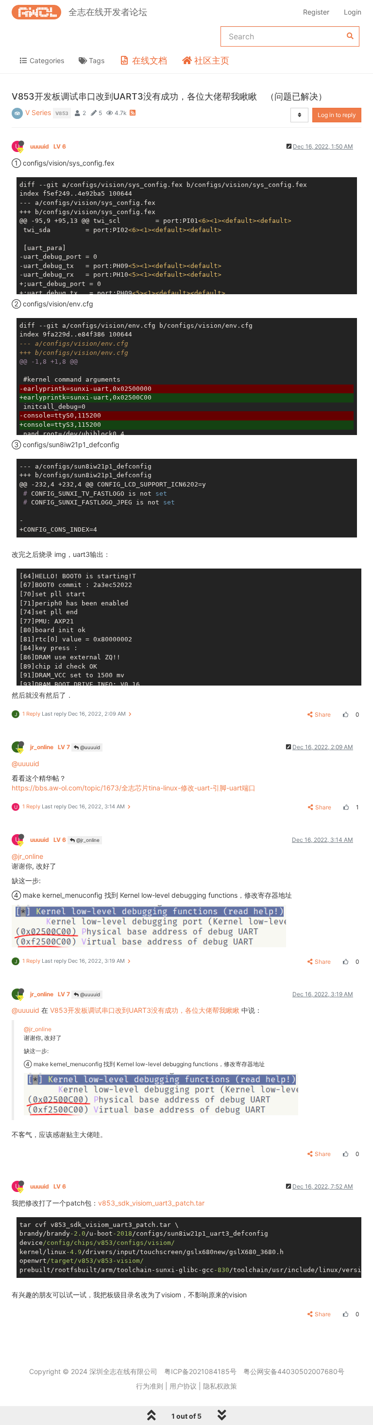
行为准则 (149, 1386)
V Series (38, 112)
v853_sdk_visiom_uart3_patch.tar (151, 1203)
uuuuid (48, 146)
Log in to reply (337, 114)
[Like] (344, 714)
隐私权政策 (220, 1386)
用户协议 (183, 1386)
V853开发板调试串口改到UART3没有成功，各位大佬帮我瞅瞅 (144, 1010)
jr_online (50, 747)
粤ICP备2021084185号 (200, 1371)
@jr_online (87, 840)
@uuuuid (89, 747)
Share (322, 714)
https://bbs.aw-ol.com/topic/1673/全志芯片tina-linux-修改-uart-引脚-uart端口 (133, 788)
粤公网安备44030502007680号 (293, 1371)
